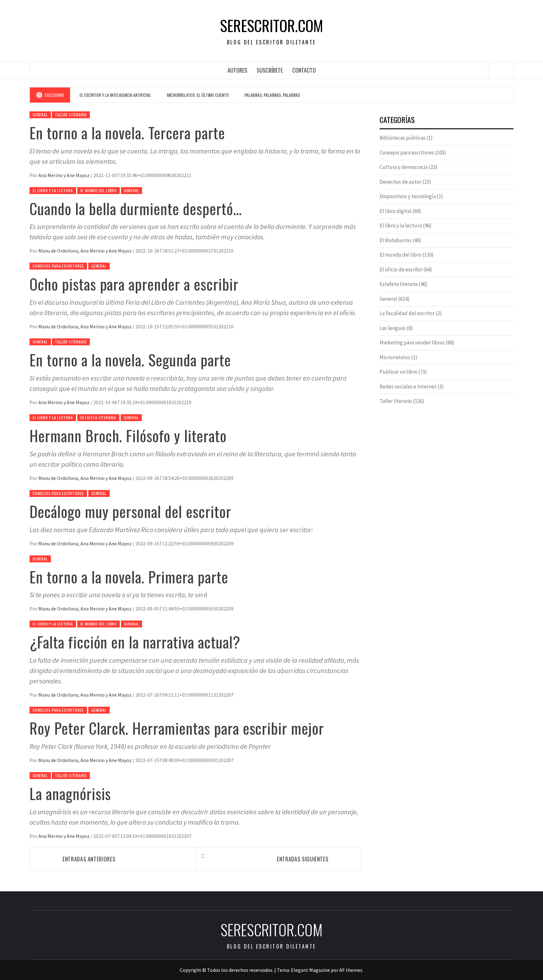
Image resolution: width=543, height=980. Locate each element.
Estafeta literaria (98, 417)
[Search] (501, 70)
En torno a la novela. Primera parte (129, 576)
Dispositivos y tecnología (408, 196)
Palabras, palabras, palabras (272, 95)
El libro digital (395, 211)
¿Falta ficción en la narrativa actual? (135, 642)
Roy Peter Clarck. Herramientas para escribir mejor (177, 728)
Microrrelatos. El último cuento (198, 95)
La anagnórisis (70, 793)
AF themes (350, 970)
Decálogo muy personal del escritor (130, 511)
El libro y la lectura (53, 190)
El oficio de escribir (401, 269)
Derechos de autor (400, 181)
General (40, 114)
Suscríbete (270, 70)
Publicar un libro (398, 371)
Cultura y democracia (404, 167)
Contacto (304, 70)
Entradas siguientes (302, 859)
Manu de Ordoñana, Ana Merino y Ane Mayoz (85, 251)
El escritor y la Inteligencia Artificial (115, 95)
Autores (237, 70)
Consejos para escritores (58, 266)
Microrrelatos (395, 357)
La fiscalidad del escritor (407, 313)
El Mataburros (395, 240)
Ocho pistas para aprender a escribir (134, 284)
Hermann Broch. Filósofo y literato (128, 435)
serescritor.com (271, 25)
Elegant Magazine (310, 970)
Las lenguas (393, 328)
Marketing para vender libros (412, 342)
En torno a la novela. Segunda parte (130, 359)
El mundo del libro (98, 190)
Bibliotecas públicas (402, 137)
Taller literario (71, 114)
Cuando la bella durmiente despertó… (136, 208)
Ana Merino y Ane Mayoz (64, 175)
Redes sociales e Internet (408, 386)
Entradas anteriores (89, 859)
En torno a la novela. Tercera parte (127, 132)
